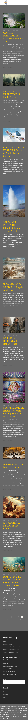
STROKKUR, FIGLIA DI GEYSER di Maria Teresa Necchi (13, 226)
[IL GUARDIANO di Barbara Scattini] (14, 453)
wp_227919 (6, 30)
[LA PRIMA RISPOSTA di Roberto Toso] (14, 325)
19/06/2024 (15, 89)
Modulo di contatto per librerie (11, 649)
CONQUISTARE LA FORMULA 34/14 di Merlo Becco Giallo (14, 151)
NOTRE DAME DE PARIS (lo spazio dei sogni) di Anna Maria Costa (13, 412)
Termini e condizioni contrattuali (11, 647)
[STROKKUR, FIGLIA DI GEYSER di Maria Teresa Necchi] (14, 201)
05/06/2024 (15, 520)
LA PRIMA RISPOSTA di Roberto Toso (10, 341)
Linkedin (5, 697)
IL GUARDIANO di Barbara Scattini (13, 466)
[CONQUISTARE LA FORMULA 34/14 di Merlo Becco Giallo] (14, 135)
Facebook (5, 691)
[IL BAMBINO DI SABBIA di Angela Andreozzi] (14, 268)
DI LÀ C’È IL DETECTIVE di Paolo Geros (11, 94)
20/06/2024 (15, 30)
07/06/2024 (15, 335)
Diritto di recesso (7, 644)
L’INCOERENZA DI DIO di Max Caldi (12, 525)
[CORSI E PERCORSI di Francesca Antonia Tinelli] (14, 20)
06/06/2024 (15, 462)
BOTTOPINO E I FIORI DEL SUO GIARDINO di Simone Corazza (12, 581)
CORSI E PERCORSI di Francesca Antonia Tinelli (13, 37)
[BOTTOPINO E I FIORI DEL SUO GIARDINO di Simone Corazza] (14, 564)
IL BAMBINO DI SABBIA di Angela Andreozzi (13, 287)
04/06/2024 (15, 574)
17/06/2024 (15, 145)
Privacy (5, 641)
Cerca (24, 680)
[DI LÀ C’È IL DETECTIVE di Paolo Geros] (14, 80)
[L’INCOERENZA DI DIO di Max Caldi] (14, 507)
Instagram (5, 694)
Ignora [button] (6, 718)
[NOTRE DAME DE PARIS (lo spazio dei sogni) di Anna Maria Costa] (14, 387)
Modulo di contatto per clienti (10, 652)
